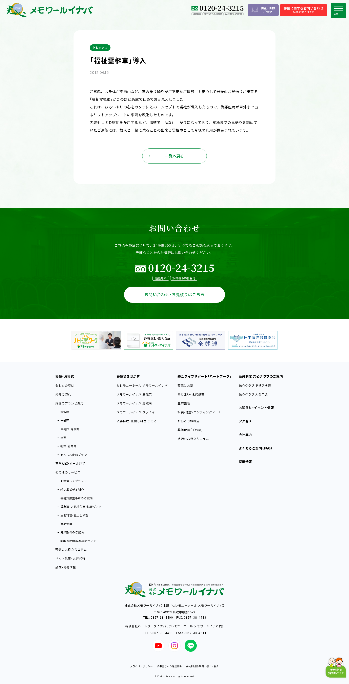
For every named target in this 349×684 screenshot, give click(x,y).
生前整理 (184, 403)
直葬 (63, 437)
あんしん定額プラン (73, 455)
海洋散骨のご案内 (72, 532)
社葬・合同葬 (68, 446)
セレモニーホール (142, 386)
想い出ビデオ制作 (72, 489)
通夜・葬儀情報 (65, 567)
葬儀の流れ (63, 394)
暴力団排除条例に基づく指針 (202, 666)
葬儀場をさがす (128, 376)
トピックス (100, 47)
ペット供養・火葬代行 (70, 558)
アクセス (245, 421)
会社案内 (245, 435)
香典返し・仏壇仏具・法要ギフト (81, 506)
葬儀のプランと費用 (69, 403)
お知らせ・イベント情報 (256, 408)
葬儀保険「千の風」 (190, 430)
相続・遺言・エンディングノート (200, 412)
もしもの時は (64, 386)
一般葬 (64, 420)
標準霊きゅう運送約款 (169, 666)
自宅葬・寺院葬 (70, 429)
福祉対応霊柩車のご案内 (76, 498)
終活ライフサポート (204, 376)
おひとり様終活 (189, 421)
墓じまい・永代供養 (191, 394)
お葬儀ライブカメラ (73, 481)
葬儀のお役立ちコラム (71, 550)
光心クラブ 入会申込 (253, 394)
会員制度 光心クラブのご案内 (261, 376)
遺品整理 (66, 524)
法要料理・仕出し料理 (74, 515)
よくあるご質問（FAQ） (256, 448)
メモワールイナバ (134, 394)
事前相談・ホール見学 (70, 463)
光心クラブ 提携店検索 (255, 386)
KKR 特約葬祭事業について (78, 541)
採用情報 (245, 462)
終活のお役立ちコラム (193, 439)
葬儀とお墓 (185, 386)
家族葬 (64, 412)
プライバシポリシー (141, 666)
